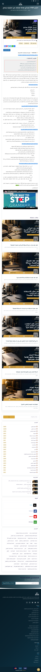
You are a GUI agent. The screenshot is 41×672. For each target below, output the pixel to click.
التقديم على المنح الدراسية (21, 558)
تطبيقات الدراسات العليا (22, 556)
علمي (25, 548)
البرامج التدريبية (33, 470)
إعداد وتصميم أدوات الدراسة (33, 616)
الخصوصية (36, 660)
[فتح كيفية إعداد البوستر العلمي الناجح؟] (20, 390)
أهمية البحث (13, 551)
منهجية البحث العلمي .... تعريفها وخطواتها (23, 484)
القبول (8, 551)
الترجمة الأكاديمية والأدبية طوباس (31, 561)
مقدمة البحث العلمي (9, 548)
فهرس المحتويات (15, 553)
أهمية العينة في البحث (33, 533)
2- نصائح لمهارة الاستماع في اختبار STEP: (28, 63)
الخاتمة (16, 540)
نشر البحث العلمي (10, 540)
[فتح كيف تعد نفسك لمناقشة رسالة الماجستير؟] (20, 263)
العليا (27, 543)
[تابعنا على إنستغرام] (32, 1)
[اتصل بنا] (3, 4)
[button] (38, 4)
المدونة (29, 10)
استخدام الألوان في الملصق (24, 540)
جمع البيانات (35, 553)
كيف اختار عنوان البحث (12, 556)
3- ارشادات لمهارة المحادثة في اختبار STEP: (27, 65)
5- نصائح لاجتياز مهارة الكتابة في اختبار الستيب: (27, 70)
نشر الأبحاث (34, 447)
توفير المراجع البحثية (34, 631)
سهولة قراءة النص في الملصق (10, 561)
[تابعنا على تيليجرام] (32, 602)
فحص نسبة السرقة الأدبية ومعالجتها (31, 635)
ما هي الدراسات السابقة (18, 548)
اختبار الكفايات (26, 43)
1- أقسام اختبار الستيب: (31, 61)
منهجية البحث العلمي (32, 456)
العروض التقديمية (33, 472)
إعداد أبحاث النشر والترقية (33, 633)
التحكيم (29, 558)
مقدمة (29, 551)
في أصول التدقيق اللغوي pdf (18, 566)
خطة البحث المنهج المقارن (32, 548)
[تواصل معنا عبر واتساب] (27, 602)
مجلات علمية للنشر (33, 540)
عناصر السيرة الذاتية (10, 543)
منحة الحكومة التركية (27, 553)
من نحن (36, 656)
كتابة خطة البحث (35, 610)
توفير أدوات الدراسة (34, 618)
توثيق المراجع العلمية (34, 639)
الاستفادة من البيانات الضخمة (21, 551)
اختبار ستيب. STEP (33, 43)
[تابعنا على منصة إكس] (36, 1)
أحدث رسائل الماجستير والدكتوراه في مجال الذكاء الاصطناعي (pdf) (19, 480)
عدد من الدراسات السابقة (32, 556)
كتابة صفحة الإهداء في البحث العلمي (17, 535)
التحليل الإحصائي (33, 431)
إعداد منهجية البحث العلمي (33, 614)
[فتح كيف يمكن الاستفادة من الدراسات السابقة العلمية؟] (20, 294)
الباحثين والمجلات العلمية (11, 558)
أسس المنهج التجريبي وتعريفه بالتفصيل (24, 488)
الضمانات (36, 658)
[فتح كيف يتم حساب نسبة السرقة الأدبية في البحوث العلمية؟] (20, 231)
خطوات (31, 543)
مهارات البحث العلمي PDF (11, 538)
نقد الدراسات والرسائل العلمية (32, 637)
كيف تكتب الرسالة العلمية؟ (32, 538)
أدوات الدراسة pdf (21, 561)
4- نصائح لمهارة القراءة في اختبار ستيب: (28, 67)
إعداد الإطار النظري (35, 612)
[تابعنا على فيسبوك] (38, 1)
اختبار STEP (21, 43)
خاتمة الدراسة (33, 458)
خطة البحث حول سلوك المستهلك (22, 533)
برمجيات (35, 543)
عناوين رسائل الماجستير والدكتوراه (30, 454)
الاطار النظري (33, 426)
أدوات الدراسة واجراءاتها (22, 538)
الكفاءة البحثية (34, 551)
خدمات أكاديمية (34, 558)
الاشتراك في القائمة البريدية (9, 583)
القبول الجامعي (33, 463)
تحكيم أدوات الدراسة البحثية (33, 620)
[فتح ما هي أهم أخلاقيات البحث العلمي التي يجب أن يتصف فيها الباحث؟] (20, 327)
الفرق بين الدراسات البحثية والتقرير (31, 566)
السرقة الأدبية (33, 438)
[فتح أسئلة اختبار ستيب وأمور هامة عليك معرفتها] (20, 358)
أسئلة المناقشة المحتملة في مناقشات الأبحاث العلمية (21, 491)
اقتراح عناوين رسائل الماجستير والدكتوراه (31, 608)
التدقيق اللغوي (33, 465)
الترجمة (34, 433)
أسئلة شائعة (36, 662)
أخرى (35, 449)
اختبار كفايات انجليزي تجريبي (20, 543)
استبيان (21, 553)
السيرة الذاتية (33, 440)
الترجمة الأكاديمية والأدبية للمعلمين (31, 535)
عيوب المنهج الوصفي (8, 566)
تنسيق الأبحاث (33, 442)
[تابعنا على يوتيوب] (34, 1)
